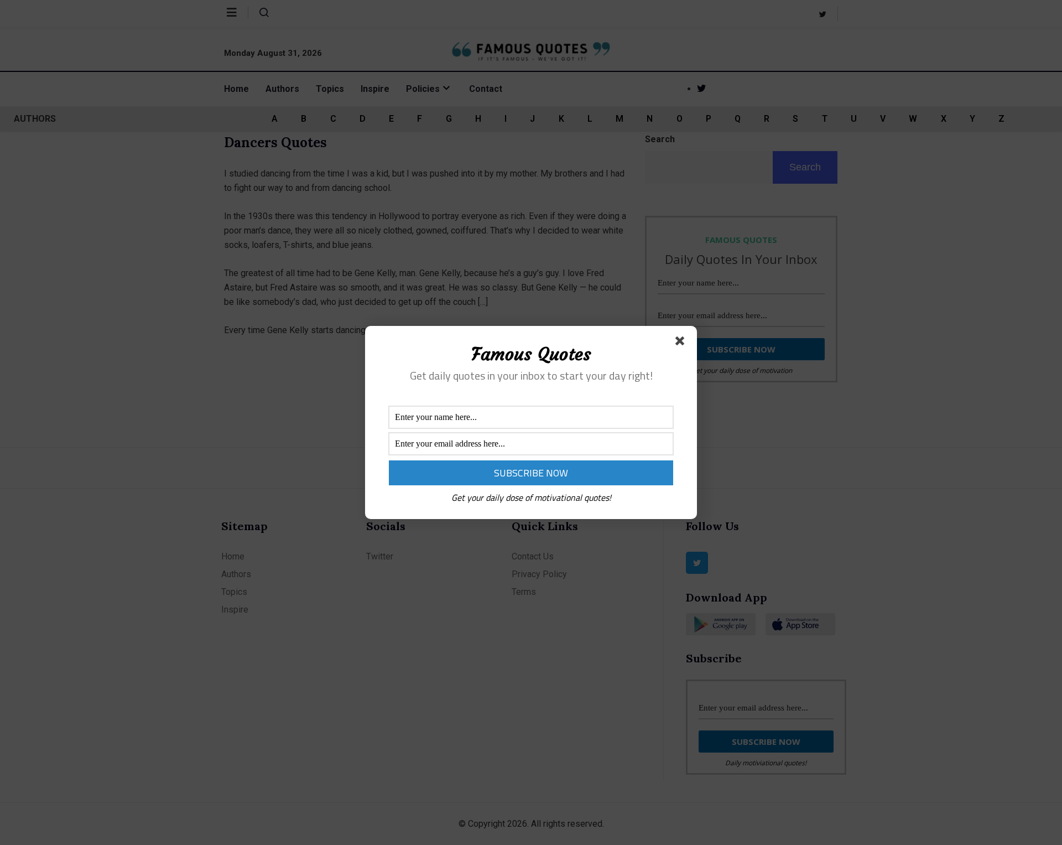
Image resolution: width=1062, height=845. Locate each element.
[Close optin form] (682, 343)
